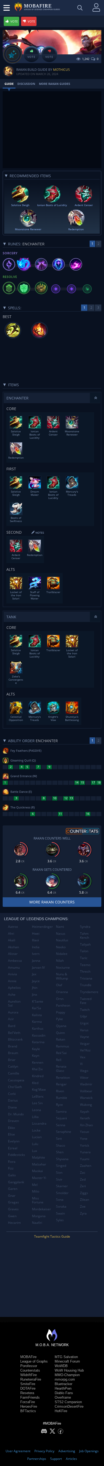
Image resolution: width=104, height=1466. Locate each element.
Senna (60, 1125)
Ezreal (12, 1148)
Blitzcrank (15, 1039)
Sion (59, 1172)
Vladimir (86, 1084)
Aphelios (14, 987)
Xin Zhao (86, 1125)
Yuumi (84, 1159)
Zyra (83, 1213)
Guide (9, 84)
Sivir (59, 1179)
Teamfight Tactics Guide (52, 1236)
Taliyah (85, 944)
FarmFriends (30, 1397)
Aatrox (13, 926)
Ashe (11, 994)
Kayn (35, 1055)
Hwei (35, 933)
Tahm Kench (84, 935)
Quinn (60, 1032)
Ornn (59, 999)
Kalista (37, 1015)
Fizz (11, 1168)
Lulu (35, 1144)
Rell (58, 1060)
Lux (34, 1151)
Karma (37, 1021)
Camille (13, 1073)
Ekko (11, 1127)
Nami (60, 926)
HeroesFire (28, 1406)
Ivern (35, 953)
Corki (12, 1093)
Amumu (14, 967)
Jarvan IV (38, 967)
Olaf (59, 985)
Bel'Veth (14, 1032)
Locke (36, 1130)
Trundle (85, 985)
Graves (13, 1209)
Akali (11, 940)
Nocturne (63, 967)
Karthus (37, 1028)
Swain (60, 1213)
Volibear (86, 1091)
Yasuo (84, 1131)
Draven (13, 1121)
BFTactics (28, 1411)
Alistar (13, 953)
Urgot (84, 1023)
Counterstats (30, 1370)
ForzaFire (27, 1402)
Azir (11, 1019)
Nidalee (61, 953)
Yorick (84, 1145)
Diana (12, 1107)
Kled (35, 1083)
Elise (11, 1134)
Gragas (13, 1202)
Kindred (37, 1076)
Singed (61, 1165)
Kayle (36, 1049)
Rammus (62, 1046)
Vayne (84, 1036)
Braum (13, 1053)
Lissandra (39, 1123)
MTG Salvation (66, 1357)
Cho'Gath (15, 1087)
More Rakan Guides (54, 84)
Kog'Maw (39, 1089)
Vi (81, 1064)
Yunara (85, 1152)
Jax (34, 974)
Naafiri (37, 1222)
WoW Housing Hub (69, 1370)
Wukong (86, 1104)
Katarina (38, 1042)
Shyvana (62, 1159)
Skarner (62, 1186)
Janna (36, 960)
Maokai (37, 1171)
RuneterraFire (30, 1379)
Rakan (60, 1039)
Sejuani (61, 1118)
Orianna (62, 992)
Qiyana (61, 1026)
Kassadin (38, 1035)
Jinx (34, 994)
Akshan (13, 947)
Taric (83, 958)
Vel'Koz (85, 1050)
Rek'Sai (61, 1053)
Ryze (59, 1104)
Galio (12, 1175)
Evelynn (13, 1141)
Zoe (83, 1206)
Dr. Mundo (16, 1114)
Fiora (11, 1161)
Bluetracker (63, 1384)
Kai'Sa (36, 1008)
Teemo (85, 965)
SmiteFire (27, 1384)
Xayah (84, 1111)
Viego (84, 1070)
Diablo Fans (64, 1393)
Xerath (85, 1118)
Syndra (85, 926)
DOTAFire (27, 1388)
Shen (59, 1152)
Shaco (60, 1145)
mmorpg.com (65, 1379)
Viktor (84, 1077)
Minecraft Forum (67, 1361)
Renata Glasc (61, 1068)
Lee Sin (37, 1103)
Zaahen (85, 1165)
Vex (82, 1057)
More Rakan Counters (52, 901)
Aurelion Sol (14, 1003)
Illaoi (35, 940)
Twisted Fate (85, 1001)
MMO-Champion (67, 1375)
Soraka (61, 1206)
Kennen (37, 1062)
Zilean (84, 1199)
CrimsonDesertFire (69, 1406)
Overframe (63, 1397)
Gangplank (16, 1182)
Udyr (83, 1016)
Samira (61, 1111)
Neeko (61, 947)
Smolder (62, 1193)
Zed (83, 1179)
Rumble (61, 1097)
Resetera (27, 1393)
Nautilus (62, 940)
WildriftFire (28, 1375)
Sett (59, 1138)
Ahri (11, 933)
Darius (13, 1100)
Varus (84, 1030)
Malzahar (39, 1164)
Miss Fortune (37, 1200)
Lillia (35, 1117)
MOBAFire (28, 1357)
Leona (36, 1110)
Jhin (34, 987)
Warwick (86, 1097)
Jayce (36, 981)
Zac (82, 1172)
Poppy (60, 1012)
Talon (84, 951)
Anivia (12, 974)
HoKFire (61, 1411)
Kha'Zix (37, 1069)
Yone (83, 1138)
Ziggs (84, 1193)
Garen (12, 1188)
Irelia (35, 947)
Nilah (60, 960)
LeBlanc (38, 1096)
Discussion (26, 84)
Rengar (61, 1084)
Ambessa (15, 960)
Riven (60, 1091)
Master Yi (39, 1178)
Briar (11, 1060)
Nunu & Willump (62, 976)
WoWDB (61, 1366)
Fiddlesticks (16, 1154)
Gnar (11, 1195)
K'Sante (37, 1001)
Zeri (83, 1186)
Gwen (12, 1216)
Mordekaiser (41, 1209)
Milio (35, 1191)
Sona (59, 1199)
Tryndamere (89, 992)
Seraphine (63, 1131)
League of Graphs (34, 1361)
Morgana (39, 1216)
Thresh (85, 971)
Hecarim (14, 1222)
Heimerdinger (42, 926)
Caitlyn (13, 1066)
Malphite (38, 1157)
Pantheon (63, 1005)
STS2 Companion (68, 1402)
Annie (12, 981)
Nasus (60, 933)
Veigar (85, 1043)
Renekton (63, 1077)
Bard (11, 1026)
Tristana (86, 978)
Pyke (59, 1019)
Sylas (60, 1220)
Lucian (37, 1137)
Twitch (85, 1009)
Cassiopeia (16, 1080)
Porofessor (28, 1366)
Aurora (13, 1012)
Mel (35, 1184)
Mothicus (61, 69)
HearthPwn (63, 1388)
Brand (12, 1046)
